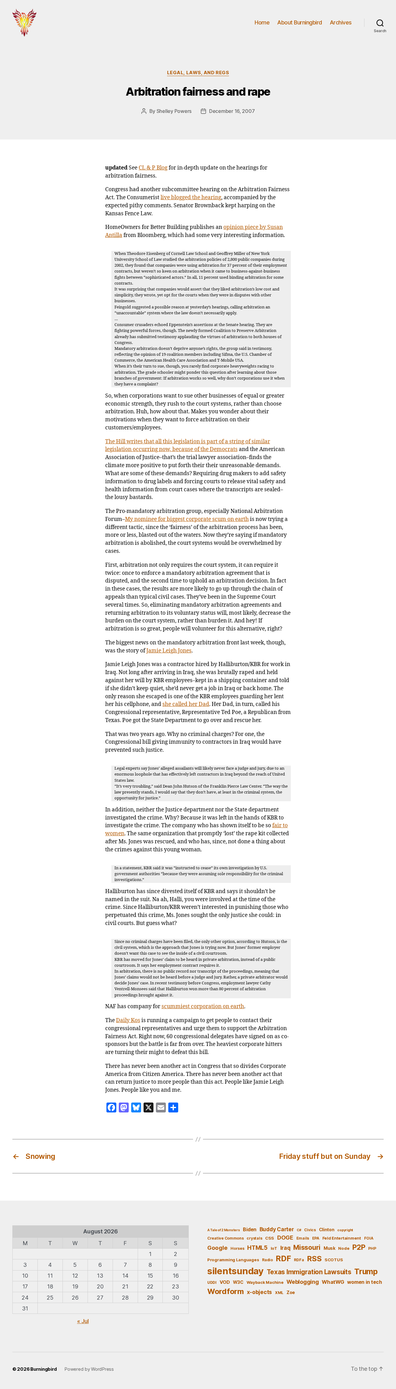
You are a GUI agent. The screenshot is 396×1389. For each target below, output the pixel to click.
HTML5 (257, 1247)
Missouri (307, 1247)
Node (343, 1248)
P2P (358, 1247)
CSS (269, 1238)
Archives (341, 22)
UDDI (212, 1282)
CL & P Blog (153, 168)
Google (217, 1247)
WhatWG (333, 1282)
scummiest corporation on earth (202, 1006)
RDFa (299, 1260)
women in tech (364, 1282)
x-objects (259, 1292)
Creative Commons (225, 1238)
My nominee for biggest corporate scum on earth (187, 519)
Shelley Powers (174, 111)
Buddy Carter (277, 1229)
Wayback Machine (265, 1282)
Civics (310, 1230)
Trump (366, 1271)
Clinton (326, 1229)
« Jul (83, 1321)
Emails (302, 1238)
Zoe (290, 1292)
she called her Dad (185, 704)
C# (299, 1230)
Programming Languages (233, 1259)
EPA (315, 1238)
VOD (225, 1282)
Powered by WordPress (89, 1369)
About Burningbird (299, 22)
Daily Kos (128, 1020)
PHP (372, 1248)
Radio (267, 1260)
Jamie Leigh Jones (169, 650)
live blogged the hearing (191, 197)
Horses (237, 1248)
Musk (329, 1248)
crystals (254, 1238)
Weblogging (302, 1282)
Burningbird (43, 1369)
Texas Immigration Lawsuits (309, 1272)
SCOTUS (334, 1259)
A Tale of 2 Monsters (223, 1230)
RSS (314, 1258)
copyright (345, 1230)
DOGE (285, 1237)
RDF (283, 1258)
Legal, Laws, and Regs (198, 72)
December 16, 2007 (232, 111)
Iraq (285, 1248)
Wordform (225, 1291)
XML (279, 1292)
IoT (274, 1248)
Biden (249, 1229)
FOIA (368, 1238)
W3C (238, 1282)
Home (262, 22)
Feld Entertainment (341, 1238)
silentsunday (235, 1271)
